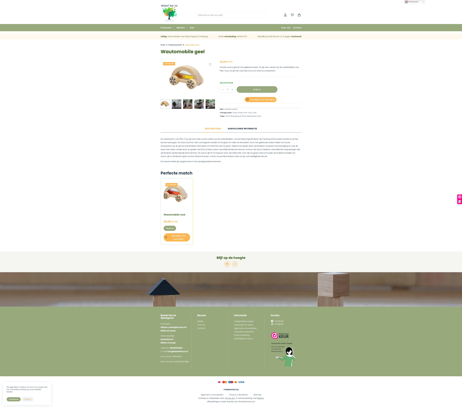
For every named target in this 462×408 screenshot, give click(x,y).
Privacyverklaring (242, 335)
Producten (166, 27)
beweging (235, 116)
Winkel (200, 321)
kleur (259, 116)
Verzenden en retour (243, 324)
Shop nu (257, 89)
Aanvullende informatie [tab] (242, 128)
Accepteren (13, 399)
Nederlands (413, 2)
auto (228, 116)
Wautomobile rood (174, 214)
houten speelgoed (248, 116)
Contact (297, 27)
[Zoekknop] (263, 15)
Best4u (260, 398)
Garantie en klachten (244, 331)
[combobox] (228, 15)
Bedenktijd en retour (243, 338)
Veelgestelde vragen (244, 321)
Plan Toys (247, 113)
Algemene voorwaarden (245, 328)
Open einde (237, 113)
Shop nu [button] (170, 228)
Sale (192, 27)
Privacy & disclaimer (238, 394)
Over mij (285, 27)
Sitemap (257, 394)
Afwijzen (27, 399)
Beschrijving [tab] (213, 128)
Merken (181, 27)
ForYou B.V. (230, 398)
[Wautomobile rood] (177, 194)
